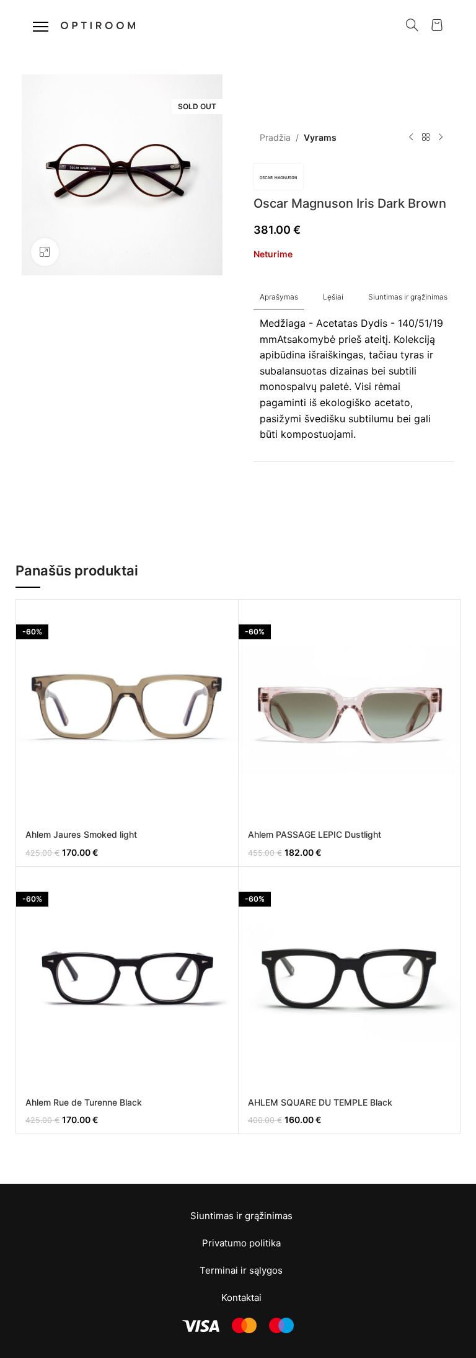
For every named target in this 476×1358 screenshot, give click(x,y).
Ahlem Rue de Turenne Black (83, 1102)
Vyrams (320, 137)
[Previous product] (410, 137)
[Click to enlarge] (45, 252)
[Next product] (440, 137)
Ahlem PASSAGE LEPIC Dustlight (314, 834)
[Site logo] (98, 24)
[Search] (412, 24)
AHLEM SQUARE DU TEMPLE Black (320, 1102)
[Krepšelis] (437, 24)
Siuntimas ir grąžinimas (241, 1216)
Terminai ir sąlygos (241, 1270)
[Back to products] (425, 137)
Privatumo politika (241, 1243)
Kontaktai (241, 1297)
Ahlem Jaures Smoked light (81, 834)
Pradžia (275, 137)
